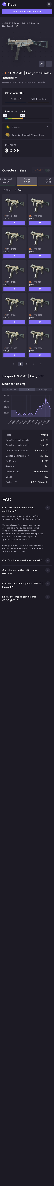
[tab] (10, 389)
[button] (27, 127)
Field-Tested (7, 26)
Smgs (16, 23)
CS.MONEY (6, 23)
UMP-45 (25, 23)
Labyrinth (35, 23)
